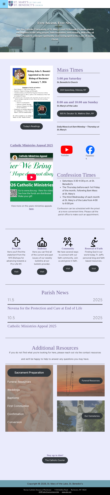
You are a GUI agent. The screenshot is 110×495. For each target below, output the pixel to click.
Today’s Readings (31, 126)
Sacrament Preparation (29, 372)
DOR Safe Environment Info (49, 492)
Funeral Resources (91, 380)
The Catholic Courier (55, 460)
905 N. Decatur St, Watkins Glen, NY (77, 113)
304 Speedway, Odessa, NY (73, 90)
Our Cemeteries (92, 416)
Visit (16, 271)
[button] (2, 30)
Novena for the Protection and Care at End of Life (45, 308)
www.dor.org (66, 492)
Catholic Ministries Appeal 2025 (31, 145)
